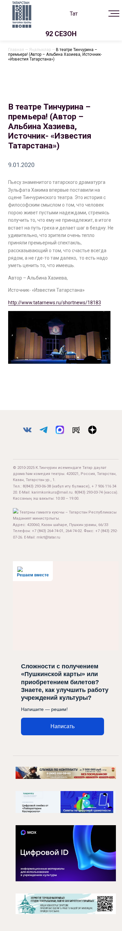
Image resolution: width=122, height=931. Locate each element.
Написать (62, 726)
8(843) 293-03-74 (89, 492)
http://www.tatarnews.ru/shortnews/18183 (54, 302)
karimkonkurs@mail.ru (52, 492)
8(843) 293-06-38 (37, 486)
